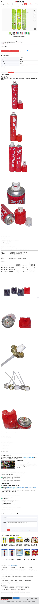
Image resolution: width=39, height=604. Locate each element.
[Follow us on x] (32, 597)
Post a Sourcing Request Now (27, 530)
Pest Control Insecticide (5, 589)
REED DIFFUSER (22, 567)
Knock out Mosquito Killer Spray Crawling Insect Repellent (34, 557)
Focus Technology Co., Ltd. (12, 601)
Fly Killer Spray (31, 569)
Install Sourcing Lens (5, 599)
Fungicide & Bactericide (13, 580)
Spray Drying (12, 587)
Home (2, 6)
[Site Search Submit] (25, 4)
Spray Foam (27, 587)
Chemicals (5, 6)
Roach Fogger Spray (29, 487)
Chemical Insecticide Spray (21, 589)
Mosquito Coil (23, 487)
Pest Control (21, 580)
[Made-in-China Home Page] (19, 2)
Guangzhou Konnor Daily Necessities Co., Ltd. (10, 42)
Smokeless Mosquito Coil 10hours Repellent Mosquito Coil (27, 545)
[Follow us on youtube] (35, 597)
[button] (1, 1)
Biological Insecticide (5, 582)
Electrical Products (3, 570)
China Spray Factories (5, 587)
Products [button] (9, 4)
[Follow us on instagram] (33, 597)
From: (5, 517)
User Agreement (25, 601)
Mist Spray (30, 567)
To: (5, 519)
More (2, 595)
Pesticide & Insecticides (19, 6)
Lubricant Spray (12, 567)
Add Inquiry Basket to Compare (19, 36)
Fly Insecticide (16, 591)
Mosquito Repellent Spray (4, 569)
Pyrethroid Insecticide (28, 580)
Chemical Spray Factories (19, 587)
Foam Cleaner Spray (4, 567)
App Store (3, 597)
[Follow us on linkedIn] (27, 599)
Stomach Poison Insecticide (14, 582)
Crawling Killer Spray (23, 569)
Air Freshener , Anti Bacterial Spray (15, 569)
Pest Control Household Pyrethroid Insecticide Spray (12, 545)
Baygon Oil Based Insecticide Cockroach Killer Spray (34, 545)
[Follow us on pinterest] (36, 597)
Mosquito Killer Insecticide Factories (7, 591)
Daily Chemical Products (11, 487)
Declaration (29, 601)
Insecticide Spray (18, 487)
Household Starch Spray (13, 570)
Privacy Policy (34, 601)
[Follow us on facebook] (31, 597)
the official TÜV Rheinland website (28, 457)
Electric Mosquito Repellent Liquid (12, 488)
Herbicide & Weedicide (5, 580)
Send (8, 530)
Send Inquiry (10, 50)
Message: (4, 522)
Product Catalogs (14, 565)
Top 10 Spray (22, 591)
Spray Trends (28, 591)
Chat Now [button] (29, 50)
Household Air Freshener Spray (33, 570)
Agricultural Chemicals (11, 6)
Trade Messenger (16, 597)
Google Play (9, 597)
